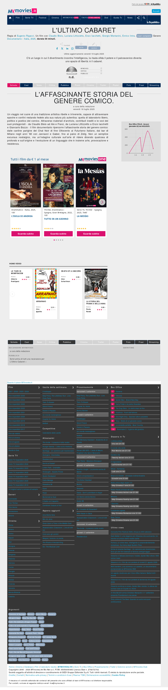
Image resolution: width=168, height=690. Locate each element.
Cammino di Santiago (17, 614)
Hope (45, 493)
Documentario (14, 38)
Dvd (76, 666)
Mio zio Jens (47, 519)
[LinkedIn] (67, 48)
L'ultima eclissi (116, 441)
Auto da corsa (14, 641)
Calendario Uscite (48, 666)
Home (11, 666)
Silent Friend (48, 406)
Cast (26, 85)
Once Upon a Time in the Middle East (57, 523)
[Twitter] (62, 48)
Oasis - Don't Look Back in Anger (89, 492)
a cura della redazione (20, 351)
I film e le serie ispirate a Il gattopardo (23, 626)
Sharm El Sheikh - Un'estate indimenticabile (128, 476)
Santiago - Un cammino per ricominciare (58, 451)
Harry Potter (29, 645)
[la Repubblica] (146, 5)
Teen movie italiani (16, 648)
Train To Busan (48, 402)
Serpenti (80, 488)
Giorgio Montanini (111, 35)
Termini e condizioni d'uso (60, 675)
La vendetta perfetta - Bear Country (129, 425)
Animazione (13, 511)
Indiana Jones (34, 641)
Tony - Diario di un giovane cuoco (129, 421)
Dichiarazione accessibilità (98, 675)
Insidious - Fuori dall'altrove (126, 412)
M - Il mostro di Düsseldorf (87, 509)
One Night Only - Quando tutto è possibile (132, 416)
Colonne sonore (125, 666)
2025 (33, 38)
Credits (12, 675)
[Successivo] (104, 294)
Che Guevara (24, 660)
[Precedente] (12, 294)
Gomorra (52, 614)
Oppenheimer (14, 629)
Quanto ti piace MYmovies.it (19, 382)
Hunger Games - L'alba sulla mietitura (57, 446)
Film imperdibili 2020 (17, 416)
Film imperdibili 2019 (17, 421)
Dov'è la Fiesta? (49, 463)
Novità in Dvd (14, 450)
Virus (25, 641)
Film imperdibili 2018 (17, 425)
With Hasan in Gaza (84, 513)
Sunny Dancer (82, 410)
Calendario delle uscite (52, 433)
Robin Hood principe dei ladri (122, 489)
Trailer (113, 666)
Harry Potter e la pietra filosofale (128, 404)
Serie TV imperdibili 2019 (18, 485)
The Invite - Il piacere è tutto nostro (56, 442)
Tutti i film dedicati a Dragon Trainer (22, 622)
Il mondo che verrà (118, 448)
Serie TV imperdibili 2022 (18, 472)
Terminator (36, 660)
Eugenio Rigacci (25, 35)
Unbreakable (47, 641)
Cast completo (144, 35)
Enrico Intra (128, 35)
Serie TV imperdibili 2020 (18, 481)
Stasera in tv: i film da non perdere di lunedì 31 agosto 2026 (134, 562)
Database (28, 666)
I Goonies (114, 503)
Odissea (119, 396)
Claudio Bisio (56, 35)
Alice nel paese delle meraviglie (40, 656)
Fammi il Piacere (49, 410)
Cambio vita (115, 455)
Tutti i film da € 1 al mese (30, 159)
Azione (11, 515)
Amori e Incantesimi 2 (85, 476)
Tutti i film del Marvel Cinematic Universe (24, 652)
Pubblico (65, 85)
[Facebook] (57, 48)
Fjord (45, 488)
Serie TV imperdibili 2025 (18, 460)
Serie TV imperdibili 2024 (18, 464)
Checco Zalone (46, 626)
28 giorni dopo (14, 618)
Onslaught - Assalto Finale (53, 472)
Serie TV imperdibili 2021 (18, 476)
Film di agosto (14, 442)
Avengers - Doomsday (51, 455)
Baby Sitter (26, 629)
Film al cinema (14, 437)
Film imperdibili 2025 (17, 396)
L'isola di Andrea (22, 216)
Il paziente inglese (118, 510)
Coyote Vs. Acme (49, 419)
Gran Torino (115, 517)
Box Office (88, 666)
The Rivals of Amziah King (53, 542)
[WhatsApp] (72, 48)
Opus (41, 622)
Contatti (20, 675)
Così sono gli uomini (51, 534)
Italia (26, 38)
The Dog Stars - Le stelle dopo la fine (130, 408)
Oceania (119, 391)
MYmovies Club (140, 666)
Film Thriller (13, 503)
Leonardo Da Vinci (16, 633)
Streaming (154, 85)
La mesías (82, 216)
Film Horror (13, 507)
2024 (27, 391)
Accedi (156, 11)
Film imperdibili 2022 (17, 408)
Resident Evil (48, 459)
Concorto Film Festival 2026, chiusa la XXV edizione (131, 532)
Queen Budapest (49, 476)
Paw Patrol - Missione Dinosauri (89, 461)
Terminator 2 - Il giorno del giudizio (130, 429)
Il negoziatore (116, 462)
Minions (114, 496)
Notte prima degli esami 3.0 (121, 482)
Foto (129, 85)
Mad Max (12, 660)
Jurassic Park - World (34, 633)
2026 (16, 391)
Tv (81, 666)
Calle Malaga (48, 480)
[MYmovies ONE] (92, 159)
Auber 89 (80, 501)
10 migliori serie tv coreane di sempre (23, 489)
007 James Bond (49, 637)
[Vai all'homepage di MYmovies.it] (22, 13)
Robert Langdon (15, 645)
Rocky (45, 660)
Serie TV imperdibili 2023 (18, 468)
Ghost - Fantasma (118, 469)
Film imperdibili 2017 (17, 429)
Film (37, 666)
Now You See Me (29, 618)
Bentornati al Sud (49, 497)
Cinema (19, 666)
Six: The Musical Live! (51, 546)
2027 (10, 391)
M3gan (40, 618)
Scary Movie (41, 614)
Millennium (40, 645)
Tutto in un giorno (56, 218)
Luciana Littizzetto (74, 35)
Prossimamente (101, 666)
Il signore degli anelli (17, 656)
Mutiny (79, 484)
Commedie (13, 499)
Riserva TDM (79, 675)
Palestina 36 (47, 484)
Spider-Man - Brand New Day (127, 400)
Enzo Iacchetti (93, 35)
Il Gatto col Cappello (51, 501)
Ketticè (45, 423)
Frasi (141, 85)
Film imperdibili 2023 (17, 404)
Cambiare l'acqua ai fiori (52, 505)
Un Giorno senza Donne (86, 497)
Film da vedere (14, 433)
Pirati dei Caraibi (34, 637)
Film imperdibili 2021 (17, 412)
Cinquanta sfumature (17, 637)
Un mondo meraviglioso (52, 415)
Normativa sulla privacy (36, 675)
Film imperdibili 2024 (17, 400)
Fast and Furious (32, 648)
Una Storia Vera (49, 515)
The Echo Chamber (84, 480)
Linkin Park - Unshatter (52, 467)
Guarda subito (26, 233)
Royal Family (38, 629)
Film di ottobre (14, 446)
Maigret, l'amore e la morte (53, 538)
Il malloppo (47, 391)
